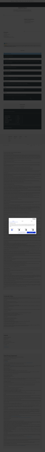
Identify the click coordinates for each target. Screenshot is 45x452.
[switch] (19, 229)
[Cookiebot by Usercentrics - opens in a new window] (33, 219)
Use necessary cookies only (22, 232)
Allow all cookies (31, 232)
